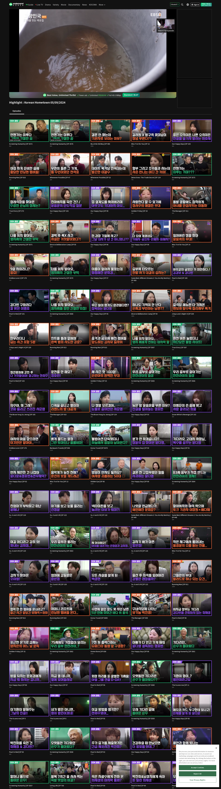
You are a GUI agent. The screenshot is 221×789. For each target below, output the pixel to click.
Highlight (15, 102)
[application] (92, 50)
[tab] (16, 111)
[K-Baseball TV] (174, 4)
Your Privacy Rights (197, 780)
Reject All (198, 774)
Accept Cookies (197, 767)
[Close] (216, 748)
